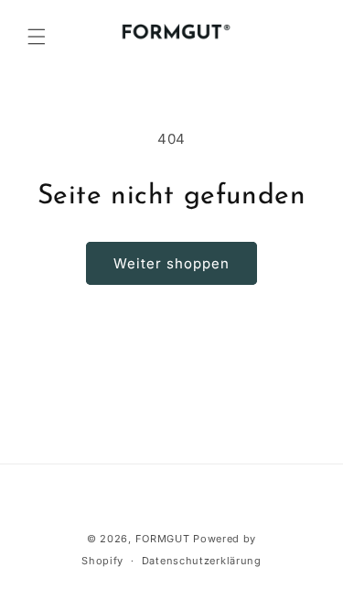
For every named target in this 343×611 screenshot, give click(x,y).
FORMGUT (162, 538)
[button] (36, 36)
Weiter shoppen (171, 263)
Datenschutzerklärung (202, 560)
